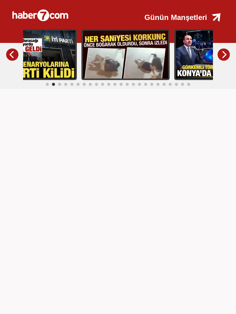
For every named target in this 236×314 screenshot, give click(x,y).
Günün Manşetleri (175, 17)
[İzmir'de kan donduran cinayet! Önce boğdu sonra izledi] (125, 54)
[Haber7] (71, 12)
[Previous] (12, 54)
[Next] (224, 54)
